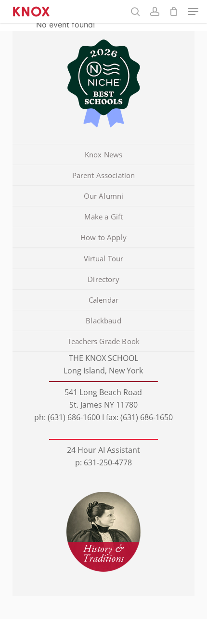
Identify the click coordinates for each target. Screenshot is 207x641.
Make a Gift (103, 216)
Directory (103, 279)
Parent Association (103, 175)
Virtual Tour (104, 258)
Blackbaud (103, 320)
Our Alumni (104, 196)
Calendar (103, 300)
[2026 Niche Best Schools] (103, 84)
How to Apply (103, 237)
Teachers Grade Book (103, 341)
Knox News (103, 154)
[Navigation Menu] (193, 11)
